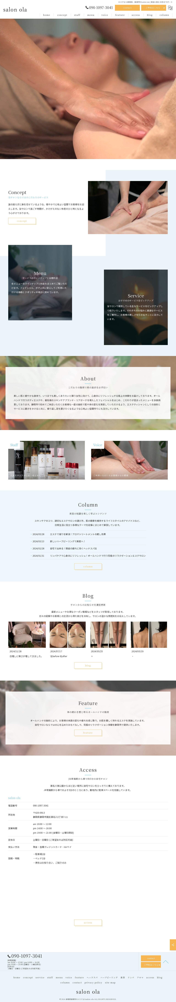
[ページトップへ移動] (165, 961)
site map (110, 982)
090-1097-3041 (41, 805)
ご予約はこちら (153, 7)
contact (127, 7)
